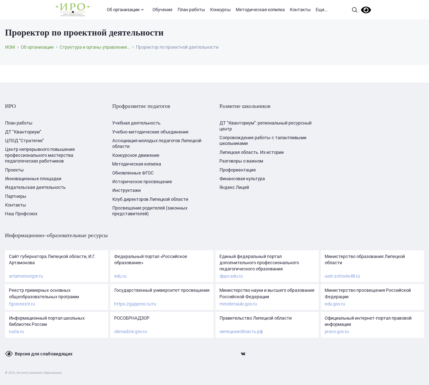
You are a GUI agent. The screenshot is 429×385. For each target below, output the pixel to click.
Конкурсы (220, 9)
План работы (191, 9)
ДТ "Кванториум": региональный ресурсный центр (265, 125)
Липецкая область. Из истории (251, 152)
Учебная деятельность (136, 123)
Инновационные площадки (33, 178)
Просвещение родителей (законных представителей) (149, 210)
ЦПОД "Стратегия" (24, 140)
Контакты (300, 9)
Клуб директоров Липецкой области (150, 199)
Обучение (162, 9)
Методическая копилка (260, 9)
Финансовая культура (242, 178)
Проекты (14, 169)
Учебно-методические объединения (150, 131)
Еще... (321, 9)
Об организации (123, 9)
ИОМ (10, 47)
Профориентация (237, 169)
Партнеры (15, 196)
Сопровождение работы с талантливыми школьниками (262, 140)
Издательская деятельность (35, 187)
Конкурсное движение (135, 155)
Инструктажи (126, 190)
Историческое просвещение (142, 181)
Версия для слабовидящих (43, 353)
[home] (73, 9)
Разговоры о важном (241, 161)
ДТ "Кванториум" (23, 131)
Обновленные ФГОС (133, 172)
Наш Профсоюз (21, 213)
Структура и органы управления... (95, 47)
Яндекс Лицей (234, 187)
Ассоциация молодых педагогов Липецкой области (156, 143)
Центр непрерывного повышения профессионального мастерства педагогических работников (40, 155)
